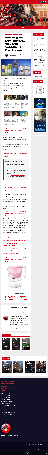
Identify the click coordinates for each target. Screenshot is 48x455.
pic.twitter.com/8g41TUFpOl (18, 175)
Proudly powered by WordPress (7, 447)
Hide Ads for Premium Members (31, 449)
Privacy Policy (41, 449)
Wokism (20, 34)
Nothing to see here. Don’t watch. (11, 253)
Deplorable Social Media (37, 447)
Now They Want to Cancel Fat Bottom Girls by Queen (10, 298)
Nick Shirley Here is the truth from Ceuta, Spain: (15, 240)
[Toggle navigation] (23, 28)
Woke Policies (15, 34)
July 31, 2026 (30, 365)
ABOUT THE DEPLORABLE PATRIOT (35, 444)
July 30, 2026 (42, 365)
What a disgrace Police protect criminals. (13, 237)
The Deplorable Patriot (6, 17)
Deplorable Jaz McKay (16, 54)
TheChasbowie (5, 347)
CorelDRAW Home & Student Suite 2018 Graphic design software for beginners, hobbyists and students (15, 130)
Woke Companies (9, 34)
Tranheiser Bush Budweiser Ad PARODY (22, 298)
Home (26, 444)
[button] (43, 27)
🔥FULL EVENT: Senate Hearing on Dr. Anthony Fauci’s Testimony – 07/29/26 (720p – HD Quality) (39, 59)
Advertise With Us (28, 447)
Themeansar (3, 448)
